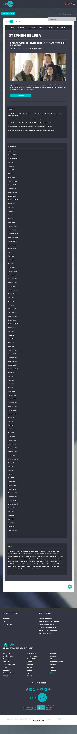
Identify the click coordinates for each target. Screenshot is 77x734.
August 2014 (11, 508)
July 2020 (11, 252)
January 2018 (12, 354)
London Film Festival (23, 564)
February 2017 (12, 395)
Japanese (30, 673)
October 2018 (12, 320)
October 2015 (12, 455)
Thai (52, 667)
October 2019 (12, 286)
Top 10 (28, 569)
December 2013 (12, 530)
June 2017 (11, 380)
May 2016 (11, 429)
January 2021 (12, 230)
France (61, 556)
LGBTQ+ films (12, 564)
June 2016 (11, 425)
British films (55, 551)
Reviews (50, 27)
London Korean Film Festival (40, 564)
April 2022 (11, 173)
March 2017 (11, 391)
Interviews (31, 27)
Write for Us (61, 27)
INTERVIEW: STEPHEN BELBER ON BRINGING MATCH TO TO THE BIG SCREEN (37, 44)
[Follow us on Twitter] (27, 690)
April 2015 (11, 478)
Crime (5, 667)
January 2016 (12, 444)
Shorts (52, 659)
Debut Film (7, 670)
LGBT (60, 561)
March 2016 (11, 436)
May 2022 (11, 170)
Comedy (36, 553)
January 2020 (12, 275)
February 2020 (12, 271)
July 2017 (10, 376)
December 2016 (12, 402)
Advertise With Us (45, 633)
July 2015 (11, 466)
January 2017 (12, 399)
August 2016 (11, 417)
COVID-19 (43, 553)
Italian (29, 670)
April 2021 (11, 218)
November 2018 (12, 316)
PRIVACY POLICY (60, 719)
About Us (6, 618)
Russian (53, 656)
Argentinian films (13, 551)
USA (32, 569)
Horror (47, 559)
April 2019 (11, 305)
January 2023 (12, 151)
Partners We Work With (47, 627)
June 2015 (11, 470)
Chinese (6, 659)
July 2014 (10, 511)
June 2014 (11, 515)
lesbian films (53, 561)
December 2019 (12, 278)
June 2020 (11, 256)
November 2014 (12, 496)
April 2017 (11, 387)
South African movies (42, 566)
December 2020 (13, 233)
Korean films (44, 561)
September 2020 (13, 245)
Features (21, 27)
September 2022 (13, 158)
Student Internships (46, 624)
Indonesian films (56, 559)
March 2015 (11, 481)
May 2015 (11, 474)
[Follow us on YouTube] (41, 690)
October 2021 (12, 196)
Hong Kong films (39, 559)
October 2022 (12, 155)
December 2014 (12, 493)
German (30, 664)
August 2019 (11, 294)
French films (12, 559)
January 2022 (12, 185)
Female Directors (30, 556)
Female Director (33, 656)
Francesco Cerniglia (19, 48)
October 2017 (12, 365)
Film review (54, 556)
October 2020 (12, 241)
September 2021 (13, 200)
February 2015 (12, 485)
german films (28, 559)
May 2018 (11, 339)
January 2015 (12, 489)
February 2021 (12, 226)
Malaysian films (56, 564)
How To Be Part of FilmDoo (48, 621)
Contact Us (7, 624)
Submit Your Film (45, 618)
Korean (29, 676)
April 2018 (11, 342)
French (29, 661)
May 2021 (11, 215)
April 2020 (11, 263)
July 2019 (11, 297)
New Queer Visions (14, 566)
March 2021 (11, 222)
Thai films (21, 569)
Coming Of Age (9, 664)
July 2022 (11, 162)
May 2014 (11, 519)
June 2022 (11, 166)
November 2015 (12, 451)
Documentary (8, 673)
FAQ (4, 621)
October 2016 (12, 410)
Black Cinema (8, 656)
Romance (53, 653)
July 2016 (11, 421)
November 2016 (12, 406)
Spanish (53, 664)
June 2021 (11, 211)
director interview (53, 553)
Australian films (25, 551)
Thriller (53, 670)
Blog (12, 27)
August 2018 (11, 327)
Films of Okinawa (33, 659)
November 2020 (13, 237)
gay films (20, 559)
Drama (21, 556)
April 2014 (11, 523)
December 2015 (12, 448)
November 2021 (12, 192)
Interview (11, 561)
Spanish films (55, 566)
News (41, 27)
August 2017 (11, 372)
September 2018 (13, 324)
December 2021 (12, 188)
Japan (26, 561)
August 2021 (11, 203)
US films (37, 569)
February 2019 (12, 309)
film (47, 556)
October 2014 (12, 500)
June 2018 (11, 335)
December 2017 (12, 357)
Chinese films (28, 553)
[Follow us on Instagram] (34, 690)
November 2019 (12, 282)
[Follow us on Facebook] (30, 690)
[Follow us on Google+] (49, 690)
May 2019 (11, 301)
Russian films (31, 566)
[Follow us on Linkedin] (38, 690)
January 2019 (12, 312)
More (52, 673)
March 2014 (11, 526)
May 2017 (11, 384)
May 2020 (11, 260)
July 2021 (10, 207)
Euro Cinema (31, 653)
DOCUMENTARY (13, 556)
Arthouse (6, 653)
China (20, 553)
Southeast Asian (56, 661)
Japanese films (34, 561)
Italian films (19, 561)
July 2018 (11, 331)
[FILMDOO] (38, 697)
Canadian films (12, 553)
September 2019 (13, 290)
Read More (21, 95)
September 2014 (13, 504)
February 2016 (12, 440)
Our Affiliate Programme (48, 630)
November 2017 (12, 361)
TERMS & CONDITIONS (44, 719)
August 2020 (12, 248)
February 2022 (12, 181)
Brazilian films (45, 551)
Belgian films (35, 551)
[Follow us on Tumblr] (46, 690)
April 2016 (11, 432)
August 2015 (11, 463)
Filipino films (41, 556)
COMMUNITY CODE (38, 721)
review (23, 566)
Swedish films (12, 569)
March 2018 (11, 346)
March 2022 (11, 177)
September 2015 (13, 459)
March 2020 (11, 267)
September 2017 (13, 369)
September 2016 (13, 414)
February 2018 (12, 350)
